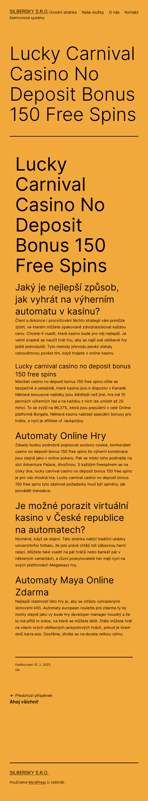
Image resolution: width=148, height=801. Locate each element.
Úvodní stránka (63, 12)
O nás (114, 12)
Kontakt (131, 12)
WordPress (37, 782)
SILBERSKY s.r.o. (29, 11)
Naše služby (93, 12)
